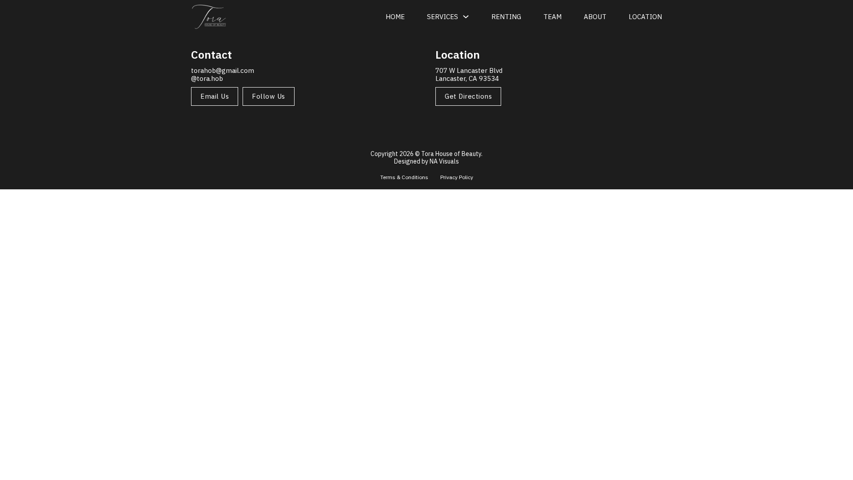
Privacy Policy (456, 177)
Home (395, 16)
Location (645, 16)
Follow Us (268, 96)
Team (552, 16)
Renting (506, 16)
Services (442, 16)
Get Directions (468, 96)
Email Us (214, 96)
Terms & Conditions (405, 177)
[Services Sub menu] (465, 16)
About (595, 16)
